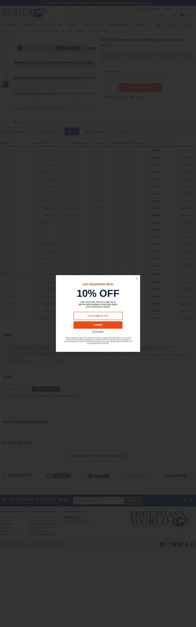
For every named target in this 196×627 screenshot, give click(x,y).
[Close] (136, 278)
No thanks (98, 331)
